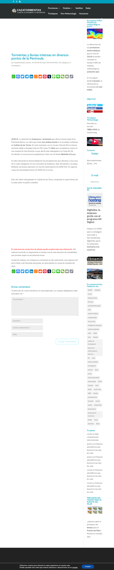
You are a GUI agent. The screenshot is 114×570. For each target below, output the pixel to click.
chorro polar (91, 321)
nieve (97, 385)
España (95, 337)
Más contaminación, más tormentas (93, 437)
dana (89, 337)
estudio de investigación (92, 342)
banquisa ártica (92, 298)
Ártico (98, 424)
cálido (95, 333)
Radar (88, 8)
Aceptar (88, 566)
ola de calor (97, 389)
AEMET (90, 290)
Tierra (96, 420)
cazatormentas (92, 317)
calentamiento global (94, 306)
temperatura (98, 405)
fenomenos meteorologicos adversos (92, 351)
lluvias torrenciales (93, 377)
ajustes (74, 568)
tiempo (90, 420)
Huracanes (83, 14)
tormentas (91, 424)
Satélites (79, 8)
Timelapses (53, 14)
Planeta (95, 393)
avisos (90, 294)
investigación (92, 366)
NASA (100, 381)
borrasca (90, 302)
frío (89, 358)
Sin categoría (63, 62)
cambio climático (93, 313)
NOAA (90, 389)
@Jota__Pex (92, 163)
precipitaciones (92, 397)
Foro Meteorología (68, 14)
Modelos (66, 8)
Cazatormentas (19, 62)
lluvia (96, 370)
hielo (93, 358)
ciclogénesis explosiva (95, 325)
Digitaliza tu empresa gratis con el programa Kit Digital (94, 216)
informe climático (93, 362)
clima (89, 333)
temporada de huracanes (92, 414)
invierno (90, 370)
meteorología (92, 381)
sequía (90, 405)
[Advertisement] (45, 36)
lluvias (90, 374)
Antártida (97, 290)
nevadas (90, 385)
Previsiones (53, 8)
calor (89, 310)
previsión (90, 401)
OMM (89, 393)
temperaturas (92, 409)
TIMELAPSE (92, 130)
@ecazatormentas (94, 160)
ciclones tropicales (93, 329)
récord (98, 401)
